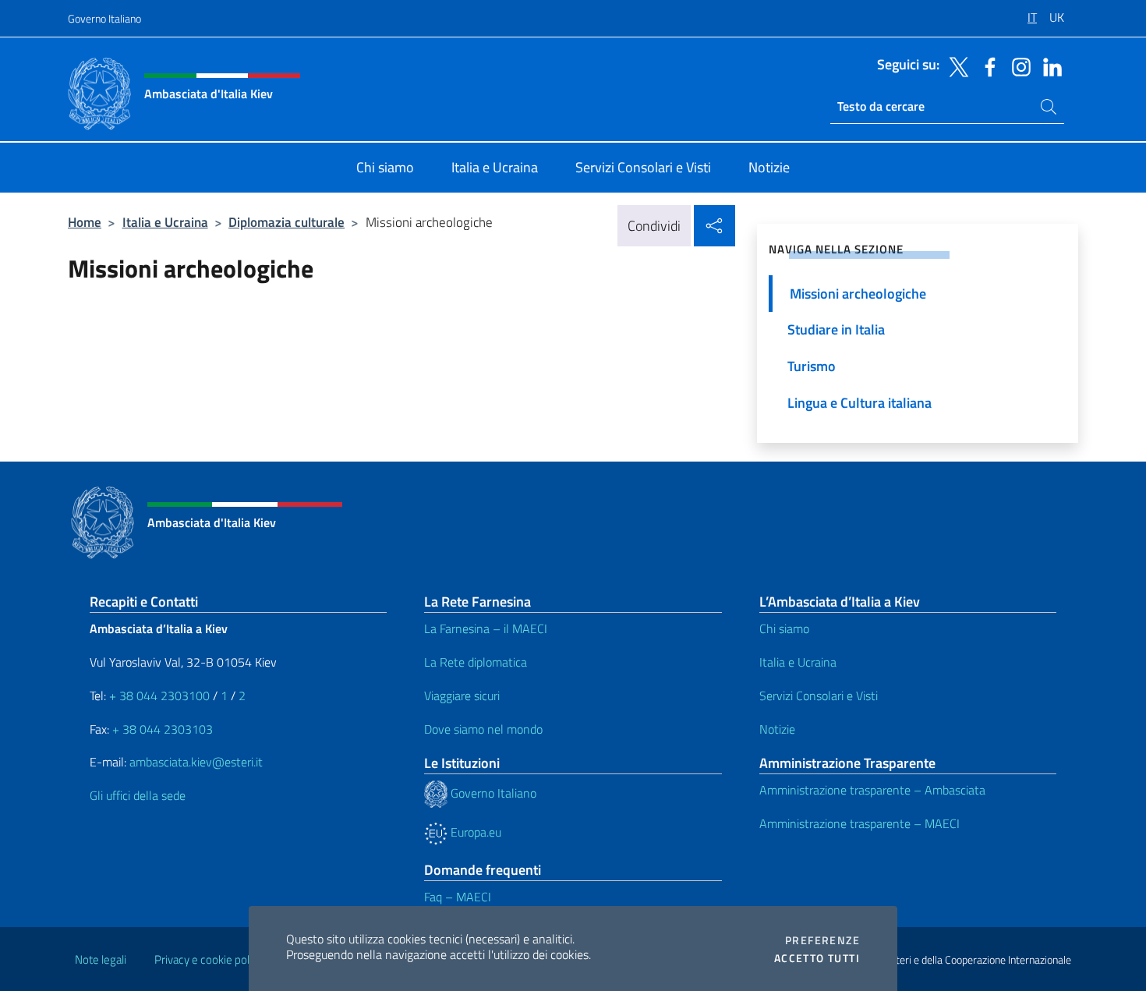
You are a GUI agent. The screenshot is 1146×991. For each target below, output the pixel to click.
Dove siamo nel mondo (483, 729)
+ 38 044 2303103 (162, 729)
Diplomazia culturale (286, 222)
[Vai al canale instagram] (1017, 65)
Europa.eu (474, 832)
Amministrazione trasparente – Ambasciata (872, 789)
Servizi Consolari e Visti (818, 695)
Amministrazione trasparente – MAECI (859, 823)
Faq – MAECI (457, 896)
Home (84, 222)
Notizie (777, 729)
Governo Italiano (104, 18)
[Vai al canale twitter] (955, 65)
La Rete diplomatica (475, 662)
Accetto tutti (817, 958)
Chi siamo (784, 628)
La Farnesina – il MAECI (485, 628)
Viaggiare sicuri (462, 695)
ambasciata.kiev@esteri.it (196, 761)
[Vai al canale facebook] (986, 65)
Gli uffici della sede (138, 795)
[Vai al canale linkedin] (1048, 65)
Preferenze (822, 940)
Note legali (100, 959)
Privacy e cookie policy (208, 959)
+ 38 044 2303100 (159, 695)
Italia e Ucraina (165, 222)
